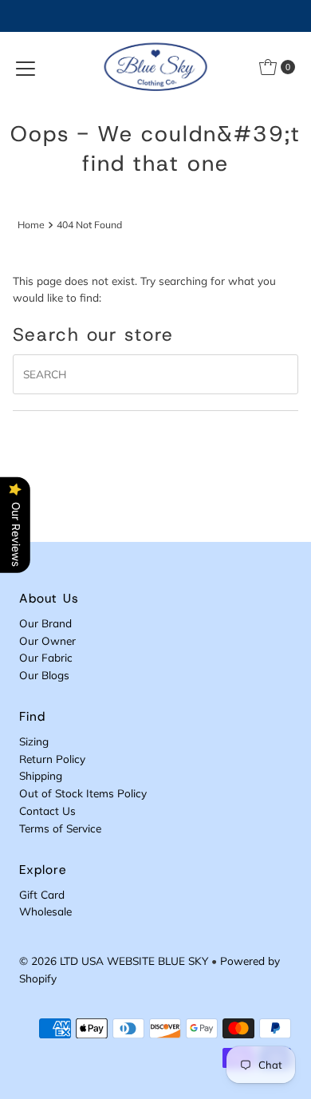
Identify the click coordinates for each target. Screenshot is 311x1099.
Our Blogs (44, 675)
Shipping (40, 775)
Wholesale (45, 911)
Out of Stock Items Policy (83, 793)
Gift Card (42, 894)
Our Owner (47, 640)
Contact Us (47, 810)
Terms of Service (60, 828)
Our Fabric (46, 657)
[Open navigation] (25, 67)
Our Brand (45, 623)
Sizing (34, 741)
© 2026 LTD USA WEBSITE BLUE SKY (113, 960)
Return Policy (52, 758)
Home (31, 225)
